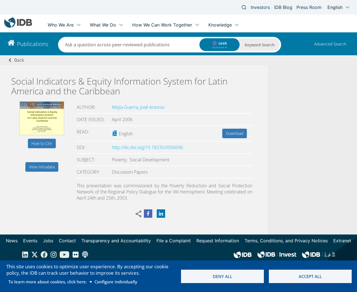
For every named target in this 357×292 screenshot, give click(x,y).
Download (234, 133)
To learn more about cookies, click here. (47, 281)
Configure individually (116, 281)
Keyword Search (260, 44)
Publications (32, 44)
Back (19, 60)
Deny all (222, 276)
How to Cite (42, 143)
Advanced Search (330, 44)
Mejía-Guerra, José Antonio (138, 107)
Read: (83, 132)
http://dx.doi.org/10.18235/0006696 (147, 147)
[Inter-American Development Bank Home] (18, 26)
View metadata (42, 166)
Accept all (310, 276)
